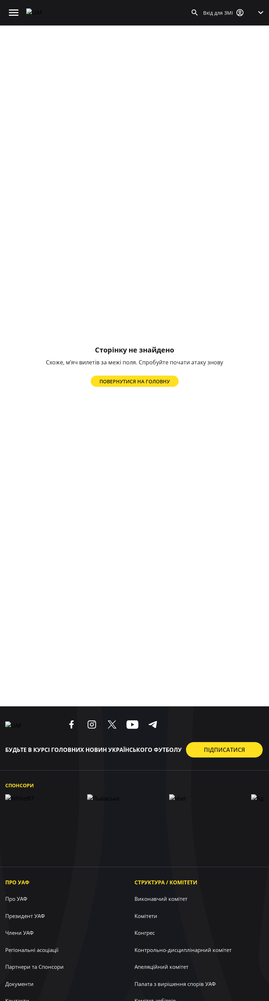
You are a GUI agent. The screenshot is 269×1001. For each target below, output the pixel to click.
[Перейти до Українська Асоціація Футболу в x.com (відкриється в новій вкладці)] (112, 724)
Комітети (145, 915)
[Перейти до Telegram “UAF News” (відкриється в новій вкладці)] (153, 724)
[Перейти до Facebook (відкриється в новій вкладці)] (71, 724)
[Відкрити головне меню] (13, 12)
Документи (19, 983)
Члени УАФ (19, 932)
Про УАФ (17, 882)
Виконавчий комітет (160, 898)
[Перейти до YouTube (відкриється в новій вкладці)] (132, 724)
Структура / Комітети (165, 882)
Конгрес (144, 932)
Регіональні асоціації (31, 949)
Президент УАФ (25, 915)
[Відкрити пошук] (195, 12)
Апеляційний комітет (161, 966)
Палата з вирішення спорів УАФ (175, 983)
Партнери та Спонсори (34, 966)
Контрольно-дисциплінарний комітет (183, 949)
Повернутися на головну (134, 381)
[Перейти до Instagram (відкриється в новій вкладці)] (92, 724)
